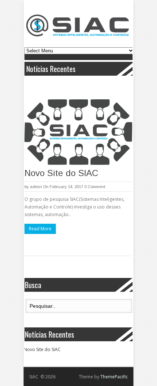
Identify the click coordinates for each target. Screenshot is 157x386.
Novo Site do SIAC (61, 173)
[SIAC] (77, 25)
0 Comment (94, 186)
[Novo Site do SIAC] (78, 132)
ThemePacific (114, 377)
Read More (40, 229)
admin (36, 186)
